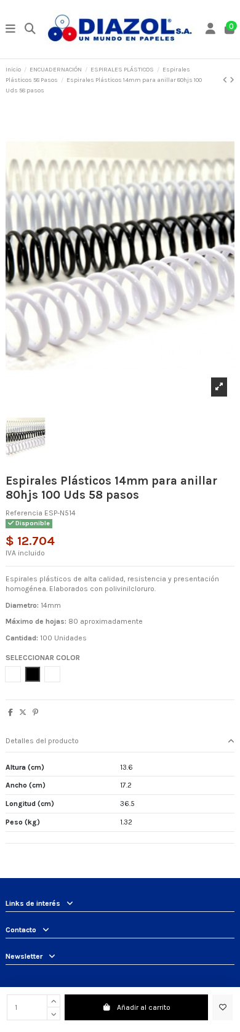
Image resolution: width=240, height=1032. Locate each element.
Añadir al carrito (143, 1007)
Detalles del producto (42, 740)
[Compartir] (10, 712)
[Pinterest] (35, 712)
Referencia (24, 513)
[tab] (120, 742)
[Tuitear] (22, 712)
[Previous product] (226, 80)
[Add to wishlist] (222, 1007)
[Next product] (232, 80)
